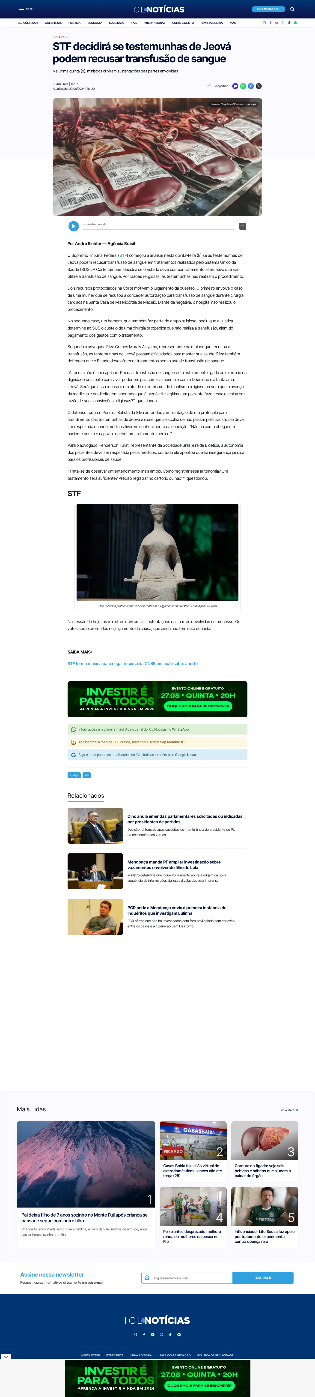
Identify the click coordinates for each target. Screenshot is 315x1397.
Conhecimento (183, 22)
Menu (30, 9)
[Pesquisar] (292, 9)
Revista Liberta (212, 22)
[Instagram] (264, 23)
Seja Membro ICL (268, 9)
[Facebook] (270, 23)
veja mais (288, 1110)
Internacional (154, 22)
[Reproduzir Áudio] (73, 226)
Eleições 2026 (28, 22)
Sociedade (117, 22)
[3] (264, 1140)
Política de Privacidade (215, 1355)
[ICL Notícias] (157, 9)
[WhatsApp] (243, 86)
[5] (264, 1206)
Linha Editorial (141, 1355)
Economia (95, 22)
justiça (74, 775)
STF (123, 255)
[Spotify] (295, 23)
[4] (193, 1206)
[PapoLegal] (235, 86)
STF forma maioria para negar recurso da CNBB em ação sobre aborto (133, 663)
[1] (86, 1164)
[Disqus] (157, 1011)
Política (74, 22)
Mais (233, 22)
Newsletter (90, 1355)
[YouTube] (276, 23)
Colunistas (53, 22)
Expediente (114, 1355)
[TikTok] (289, 23)
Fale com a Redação (175, 1355)
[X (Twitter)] (283, 23)
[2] (193, 1140)
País (134, 22)
